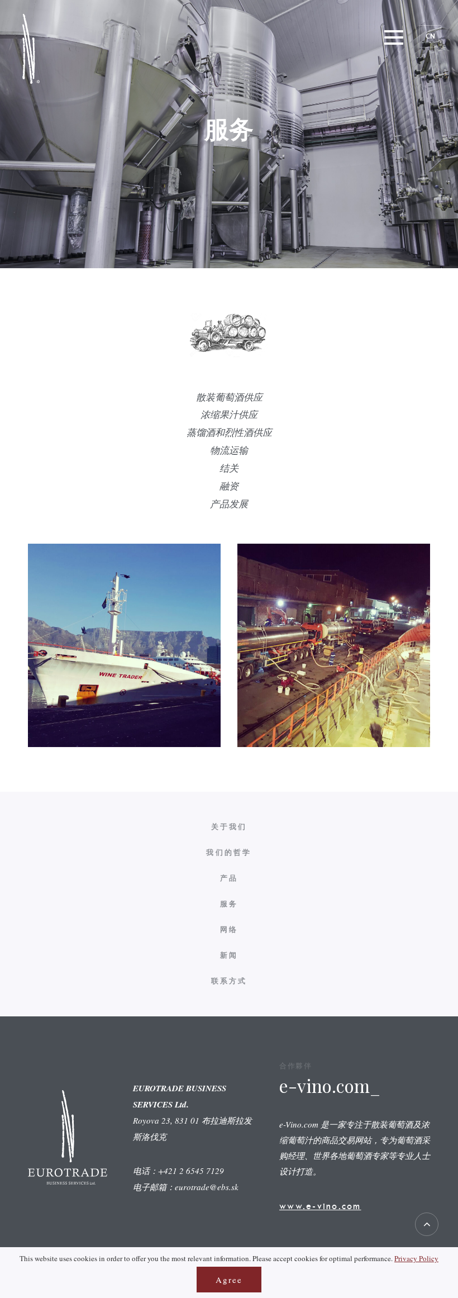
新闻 (229, 955)
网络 (229, 929)
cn (430, 36)
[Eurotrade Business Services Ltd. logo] (30, 49)
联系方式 (229, 981)
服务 (229, 904)
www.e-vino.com (320, 1206)
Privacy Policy (416, 1258)
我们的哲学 (228, 852)
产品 (229, 878)
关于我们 (229, 826)
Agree (229, 1279)
